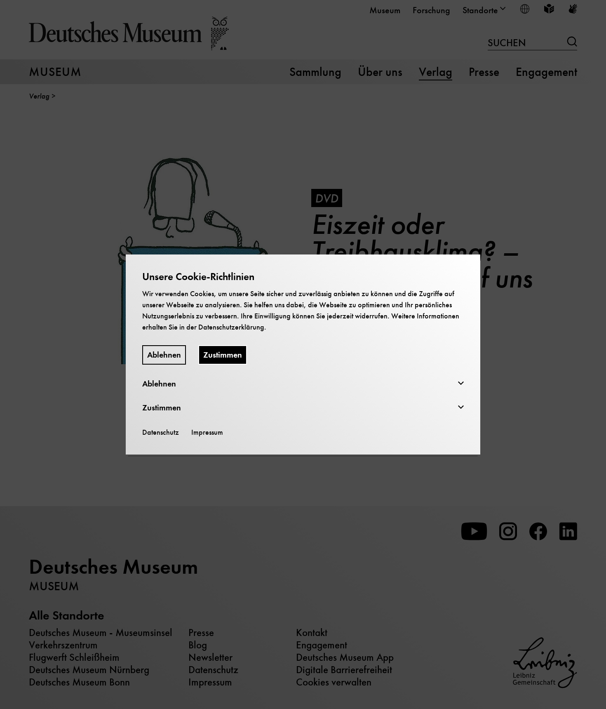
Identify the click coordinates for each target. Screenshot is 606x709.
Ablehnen (164, 355)
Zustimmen (222, 355)
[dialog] (303, 354)
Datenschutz (160, 432)
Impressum (207, 432)
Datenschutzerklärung (231, 327)
